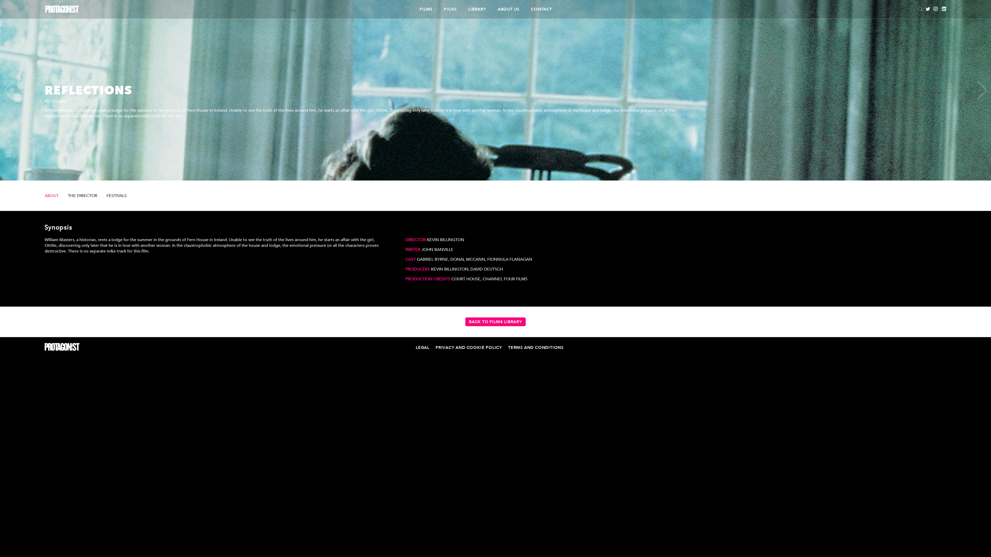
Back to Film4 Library (495, 322)
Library (477, 9)
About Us (509, 9)
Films (426, 9)
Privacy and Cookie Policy (469, 347)
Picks (450, 9)
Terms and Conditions (536, 347)
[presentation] (13, 90)
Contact (541, 9)
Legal (422, 347)
